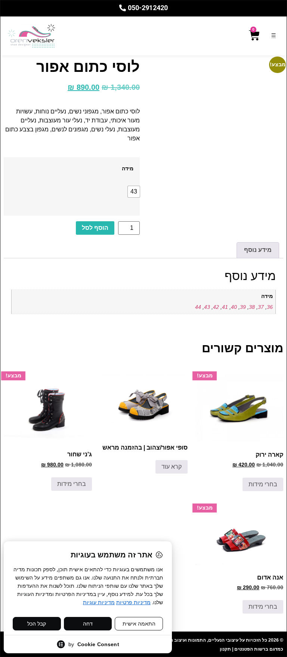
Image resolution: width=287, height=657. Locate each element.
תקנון (225, 649)
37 (261, 307)
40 (234, 307)
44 (198, 307)
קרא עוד (171, 466)
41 (225, 307)
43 (207, 307)
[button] (273, 36)
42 (216, 307)
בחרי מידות (263, 484)
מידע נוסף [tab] (258, 250)
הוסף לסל (95, 228)
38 (252, 307)
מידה (127, 168)
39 (243, 307)
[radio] (134, 191)
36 (270, 307)
